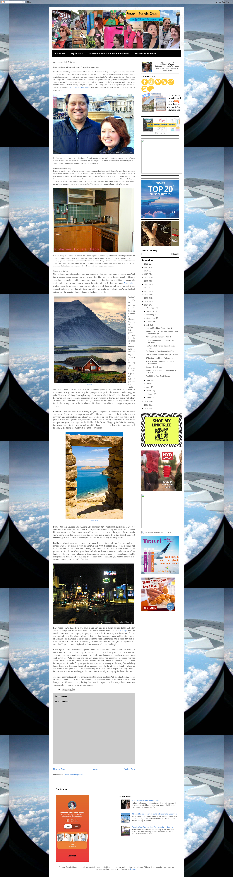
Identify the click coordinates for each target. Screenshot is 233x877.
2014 (146, 305)
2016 (146, 298)
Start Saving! (160, 133)
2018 (146, 291)
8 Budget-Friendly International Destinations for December (154, 814)
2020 (146, 284)
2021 (146, 281)
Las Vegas (122, 630)
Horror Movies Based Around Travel (146, 801)
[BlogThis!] (66, 689)
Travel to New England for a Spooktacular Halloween (152, 827)
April (148, 387)
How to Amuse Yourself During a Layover (162, 355)
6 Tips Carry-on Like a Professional (159, 358)
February (150, 394)
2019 (146, 288)
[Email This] (63, 689)
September (150, 318)
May (148, 384)
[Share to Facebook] (71, 689)
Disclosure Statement (146, 53)
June (148, 380)
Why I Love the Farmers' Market (158, 337)
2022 (146, 278)
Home (95, 769)
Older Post (129, 769)
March (149, 391)
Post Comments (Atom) (73, 775)
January (149, 397)
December (150, 308)
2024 (146, 271)
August (149, 322)
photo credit (90, 384)
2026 (146, 264)
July (148, 325)
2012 (146, 405)
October (149, 315)
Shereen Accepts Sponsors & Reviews (109, 53)
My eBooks (77, 53)
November (150, 311)
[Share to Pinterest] (73, 689)
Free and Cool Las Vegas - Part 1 (159, 328)
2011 (146, 409)
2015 (146, 302)
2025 (146, 267)
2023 (146, 274)
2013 (146, 402)
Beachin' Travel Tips (154, 367)
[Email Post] (59, 689)
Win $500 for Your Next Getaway (158, 376)
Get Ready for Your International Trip (160, 351)
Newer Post (59, 769)
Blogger (133, 869)
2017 (146, 295)
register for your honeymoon (79, 87)
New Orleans (129, 282)
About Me (60, 53)
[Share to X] (68, 689)
